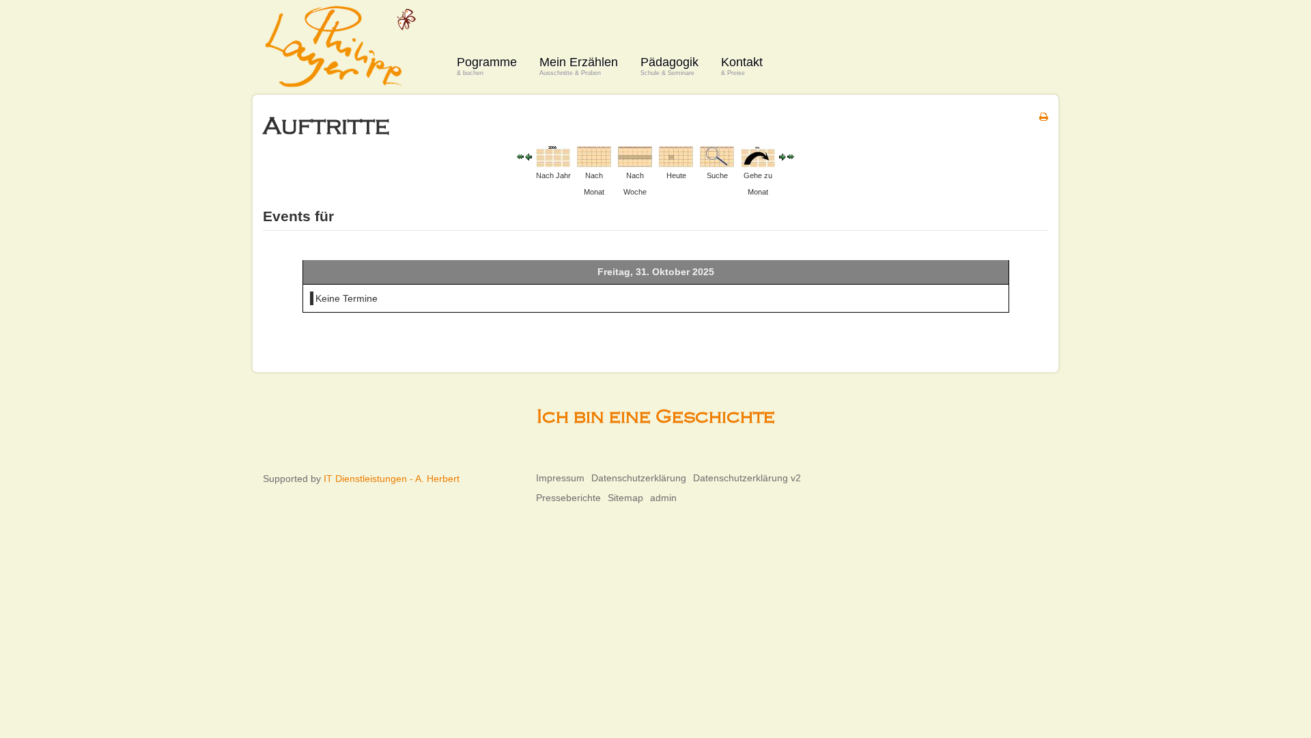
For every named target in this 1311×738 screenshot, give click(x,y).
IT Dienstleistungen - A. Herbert (392, 478)
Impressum (560, 477)
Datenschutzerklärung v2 (747, 477)
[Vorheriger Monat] (520, 156)
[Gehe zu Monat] (758, 155)
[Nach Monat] (594, 155)
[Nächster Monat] (790, 156)
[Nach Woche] (635, 155)
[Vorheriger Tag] (528, 156)
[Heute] (676, 155)
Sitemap (625, 497)
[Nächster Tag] (782, 156)
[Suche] (717, 155)
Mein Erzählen (578, 65)
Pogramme (487, 65)
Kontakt (742, 65)
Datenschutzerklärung (638, 477)
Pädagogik (669, 65)
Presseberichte (568, 497)
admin (663, 497)
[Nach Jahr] (553, 155)
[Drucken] (1043, 117)
